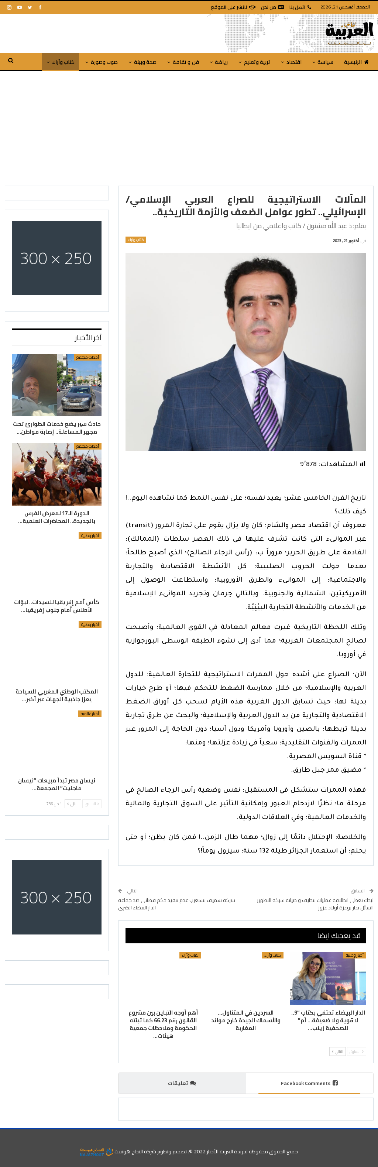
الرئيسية (353, 62)
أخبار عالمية (90, 713)
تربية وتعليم (257, 62)
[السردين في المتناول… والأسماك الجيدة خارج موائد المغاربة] (246, 978)
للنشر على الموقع (229, 7)
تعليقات (178, 1083)
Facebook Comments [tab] (305, 1083)
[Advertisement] (189, 126)
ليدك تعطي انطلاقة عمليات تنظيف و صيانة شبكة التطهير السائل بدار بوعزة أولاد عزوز (315, 903)
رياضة (221, 62)
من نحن (268, 7)
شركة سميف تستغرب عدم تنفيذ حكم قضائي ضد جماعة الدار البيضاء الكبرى (176, 903)
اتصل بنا (297, 7)
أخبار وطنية (355, 955)
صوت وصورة (104, 62)
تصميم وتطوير (172, 1151)
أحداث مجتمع (87, 357)
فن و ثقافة (186, 62)
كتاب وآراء (63, 62)
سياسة (325, 62)
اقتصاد (294, 62)
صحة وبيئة (145, 62)
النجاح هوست (128, 1151)
